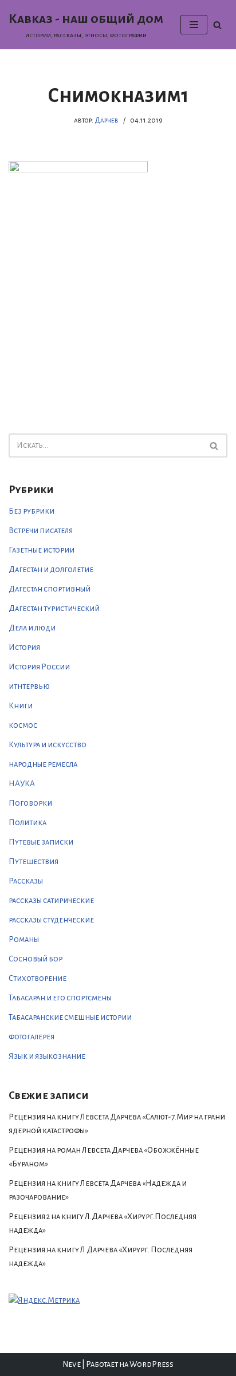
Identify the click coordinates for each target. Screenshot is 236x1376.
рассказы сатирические (51, 900)
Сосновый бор (35, 959)
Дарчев (107, 120)
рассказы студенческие (51, 920)
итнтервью (29, 686)
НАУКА (22, 783)
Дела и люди (32, 628)
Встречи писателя (41, 530)
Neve (71, 1364)
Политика (27, 822)
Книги (21, 705)
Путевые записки (41, 842)
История (24, 647)
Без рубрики (31, 511)
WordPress (151, 1364)
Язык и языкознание (47, 1056)
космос (23, 725)
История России (39, 667)
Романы (24, 939)
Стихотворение (37, 978)
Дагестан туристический (54, 608)
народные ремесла (43, 764)
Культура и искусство (47, 744)
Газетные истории (41, 550)
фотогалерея (31, 1036)
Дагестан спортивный (50, 589)
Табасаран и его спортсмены (60, 997)
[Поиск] (217, 25)
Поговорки (30, 803)
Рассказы (26, 881)
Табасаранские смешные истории (70, 1017)
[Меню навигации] (193, 24)
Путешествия (33, 861)
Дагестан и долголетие (51, 569)
